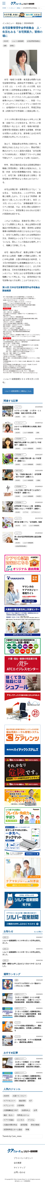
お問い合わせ (19, 1172)
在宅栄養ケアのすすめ (20, 438)
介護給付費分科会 (10, 1125)
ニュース (18, 407)
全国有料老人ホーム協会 (13, 1129)
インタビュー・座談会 (20, 423)
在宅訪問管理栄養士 (33, 41)
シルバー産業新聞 (18, 41)
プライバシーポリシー (23, 1158)
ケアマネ (25, 512)
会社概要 (17, 1163)
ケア (24, 525)
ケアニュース (9, 1105)
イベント (31, 416)
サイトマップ (19, 1168)
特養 (27, 1129)
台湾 (35, 1110)
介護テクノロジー (19, 1096)
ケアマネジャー (36, 512)
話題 (16, 980)
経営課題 (24, 1125)
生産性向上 (26, 1110)
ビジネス (20, 1120)
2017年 (18, 525)
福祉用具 (22, 1101)
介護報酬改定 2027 (11, 1110)
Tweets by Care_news (12, 1136)
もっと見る (37, 932)
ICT (24, 416)
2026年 (6, 1096)
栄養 (5, 46)
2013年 (18, 542)
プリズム (31, 1120)
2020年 (18, 464)
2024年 (6, 41)
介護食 (38, 480)
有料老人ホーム (23, 1115)
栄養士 (12, 46)
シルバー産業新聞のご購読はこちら (18, 391)
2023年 (18, 432)
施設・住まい (9, 1115)
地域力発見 (18, 470)
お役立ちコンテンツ (20, 994)
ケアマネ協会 (9, 1120)
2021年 (18, 448)
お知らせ (5, 937)
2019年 (18, 496)
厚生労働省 (35, 1125)
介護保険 (20, 1105)
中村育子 (38, 448)
